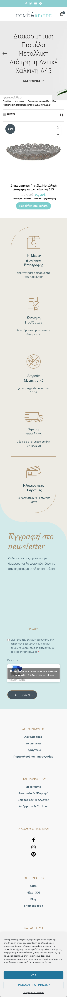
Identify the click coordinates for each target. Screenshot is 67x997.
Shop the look (33, 906)
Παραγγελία (33, 750)
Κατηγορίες (31, 80)
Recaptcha (13, 660)
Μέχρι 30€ (33, 892)
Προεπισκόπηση (58, 127)
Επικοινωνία (33, 787)
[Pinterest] (40, 3)
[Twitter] (30, 3)
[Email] (35, 3)
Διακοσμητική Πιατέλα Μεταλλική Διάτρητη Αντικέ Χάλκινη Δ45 (34, 187)
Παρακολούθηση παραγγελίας (33, 756)
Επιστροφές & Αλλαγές (33, 800)
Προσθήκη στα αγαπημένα (58, 134)
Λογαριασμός (33, 737)
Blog (33, 899)
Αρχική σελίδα (11, 97)
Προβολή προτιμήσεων (33, 985)
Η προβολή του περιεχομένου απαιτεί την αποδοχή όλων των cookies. (33, 673)
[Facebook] (26, 3)
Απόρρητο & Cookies (33, 992)
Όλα (33, 975)
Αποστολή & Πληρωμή (33, 793)
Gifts (33, 886)
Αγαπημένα (33, 743)
